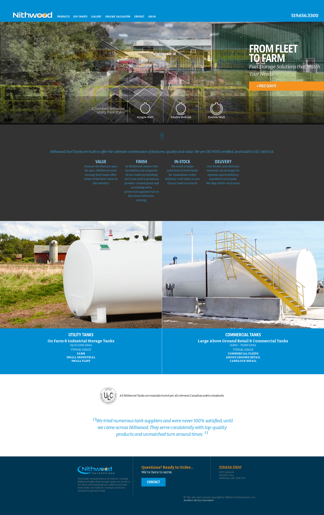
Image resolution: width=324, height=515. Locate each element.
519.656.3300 (304, 15)
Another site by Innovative (199, 500)
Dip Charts (81, 16)
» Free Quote (266, 86)
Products (63, 16)
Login (152, 16)
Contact (139, 16)
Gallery (96, 16)
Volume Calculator (117, 16)
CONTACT (153, 482)
